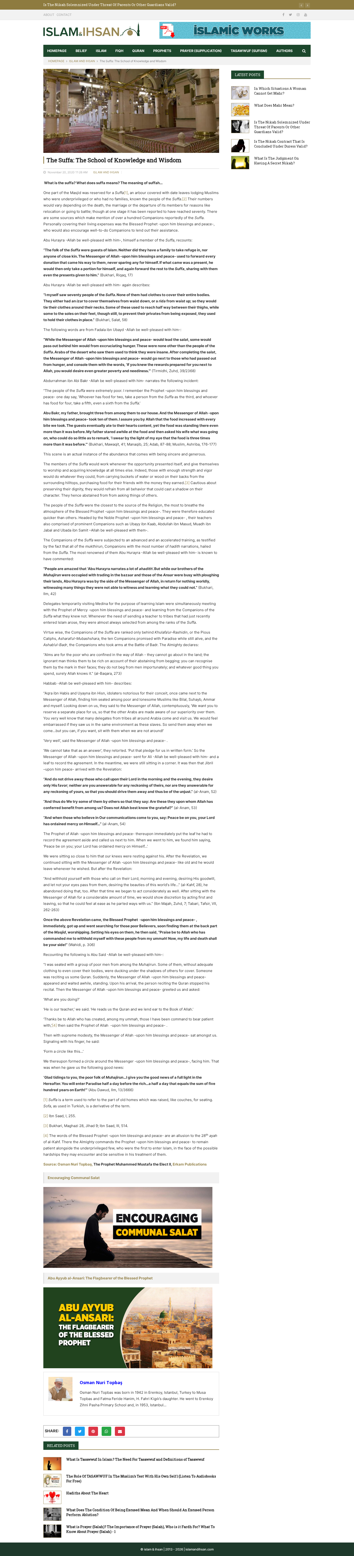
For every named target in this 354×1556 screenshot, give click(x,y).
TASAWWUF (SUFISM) (249, 51)
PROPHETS (162, 51)
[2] (184, 199)
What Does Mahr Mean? (274, 105)
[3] (187, 482)
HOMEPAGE (57, 51)
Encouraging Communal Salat (74, 1177)
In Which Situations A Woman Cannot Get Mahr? (280, 91)
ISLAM (101, 51)
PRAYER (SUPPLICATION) (201, 51)
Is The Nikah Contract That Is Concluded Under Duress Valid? (95, 4)
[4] (54, 1025)
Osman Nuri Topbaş (101, 1382)
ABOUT (48, 15)
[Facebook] (283, 15)
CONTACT (64, 15)
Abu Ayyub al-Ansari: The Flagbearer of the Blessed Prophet (100, 1278)
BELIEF (81, 51)
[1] (126, 192)
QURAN (138, 51)
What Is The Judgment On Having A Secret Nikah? (276, 160)
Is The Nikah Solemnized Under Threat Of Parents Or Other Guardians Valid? (282, 127)
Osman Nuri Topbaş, (75, 1164)
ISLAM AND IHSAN (82, 61)
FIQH (119, 51)
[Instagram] (299, 15)
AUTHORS (284, 51)
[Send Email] (120, 1431)
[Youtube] (305, 15)
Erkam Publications (190, 1164)
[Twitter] (291, 15)
